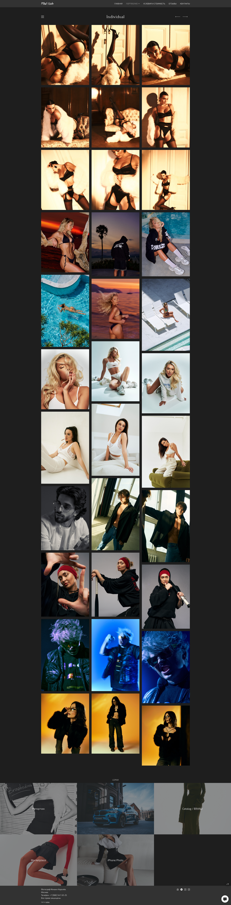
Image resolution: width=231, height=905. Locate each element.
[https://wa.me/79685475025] (178, 889)
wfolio (47, 902)
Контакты (185, 3)
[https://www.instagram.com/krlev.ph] (185, 889)
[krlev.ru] (47, 3)
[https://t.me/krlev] (181, 889)
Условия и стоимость (154, 3)
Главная (118, 3)
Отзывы (172, 3)
